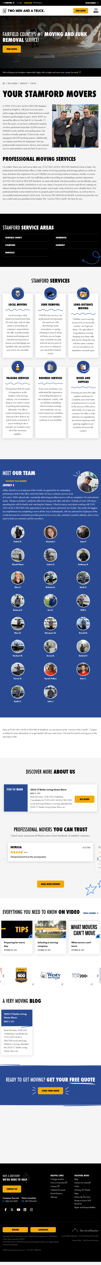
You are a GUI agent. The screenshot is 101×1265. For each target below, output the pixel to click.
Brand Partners (56, 1193)
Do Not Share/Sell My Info (88, 1236)
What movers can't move (81, 944)
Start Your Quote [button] (50, 1090)
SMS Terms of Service (90, 1240)
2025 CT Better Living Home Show (15, 1016)
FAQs (76, 1186)
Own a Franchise (58, 1182)
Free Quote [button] (80, 10)
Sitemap (53, 1197)
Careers (54, 1186)
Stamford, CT (9, 3)
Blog (76, 1179)
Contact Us (12, 1189)
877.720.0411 (31, 1201)
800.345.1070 (11, 1201)
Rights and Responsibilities (84, 1207)
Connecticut (23, 83)
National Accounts (57, 1190)
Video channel (89, 913)
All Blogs (84, 799)
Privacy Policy (77, 1240)
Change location (57, 1179)
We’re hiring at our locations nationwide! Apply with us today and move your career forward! (45, 72)
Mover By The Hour (82, 1197)
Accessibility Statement (70, 1236)
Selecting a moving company (48, 944)
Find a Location (12, 83)
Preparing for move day (14, 944)
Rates (76, 1193)
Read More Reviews (50, 884)
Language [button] (43, 1229)
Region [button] (15, 1229)
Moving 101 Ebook (82, 1190)
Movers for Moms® (82, 1182)
